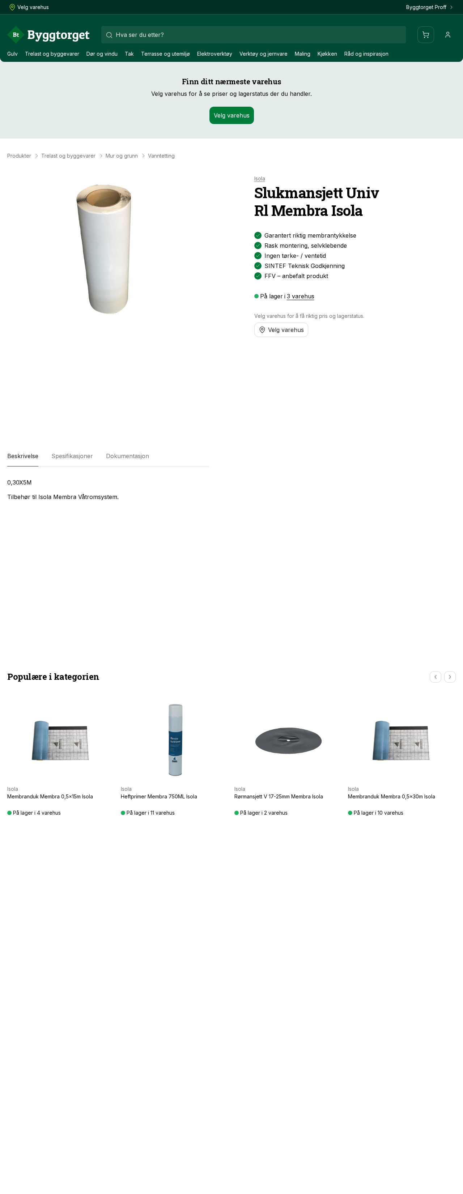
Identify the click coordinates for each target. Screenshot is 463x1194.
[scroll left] (435, 677)
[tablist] (108, 456)
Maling (302, 54)
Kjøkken (327, 54)
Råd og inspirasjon (366, 54)
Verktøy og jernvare (263, 54)
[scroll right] (450, 677)
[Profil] (448, 35)
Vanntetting (161, 155)
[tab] (22, 456)
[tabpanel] (108, 489)
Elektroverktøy (214, 54)
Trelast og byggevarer (52, 54)
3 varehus (300, 296)
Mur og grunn (122, 155)
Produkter (19, 155)
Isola (259, 178)
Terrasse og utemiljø (165, 54)
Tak (129, 54)
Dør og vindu (102, 54)
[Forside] (48, 34)
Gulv (12, 54)
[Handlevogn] (425, 34)
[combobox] (253, 34)
